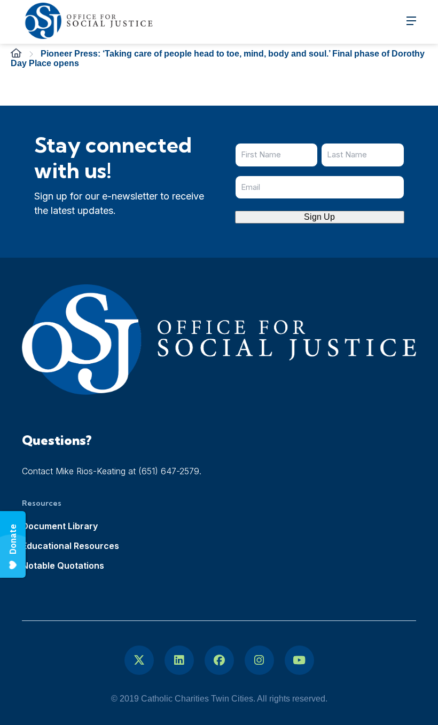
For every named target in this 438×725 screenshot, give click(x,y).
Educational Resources (70, 545)
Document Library (60, 526)
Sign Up (319, 216)
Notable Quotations (63, 565)
